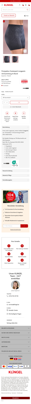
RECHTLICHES (5, 337)
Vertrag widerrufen (12, 323)
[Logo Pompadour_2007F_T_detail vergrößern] (25, 88)
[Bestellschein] (25, 5)
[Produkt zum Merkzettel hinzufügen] (19, 102)
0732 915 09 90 (13, 296)
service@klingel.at (14, 304)
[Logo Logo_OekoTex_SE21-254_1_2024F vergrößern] (15, 163)
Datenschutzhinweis (15, 229)
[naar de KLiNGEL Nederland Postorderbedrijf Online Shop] (19, 359)
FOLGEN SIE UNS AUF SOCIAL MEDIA (11, 351)
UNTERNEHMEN (6, 342)
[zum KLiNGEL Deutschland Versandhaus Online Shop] (11, 359)
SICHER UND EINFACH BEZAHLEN (11, 333)
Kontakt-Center (13, 310)
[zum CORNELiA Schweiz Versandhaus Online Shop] (15, 359)
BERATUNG (5, 346)
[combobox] (15, 9)
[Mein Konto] (19, 5)
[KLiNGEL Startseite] (8, 5)
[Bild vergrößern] (24, 51)
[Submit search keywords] (27, 9)
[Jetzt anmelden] (24, 226)
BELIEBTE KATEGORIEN (8, 328)
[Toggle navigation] (2, 5)
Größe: (3, 94)
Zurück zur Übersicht (9, 15)
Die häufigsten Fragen (15, 314)
